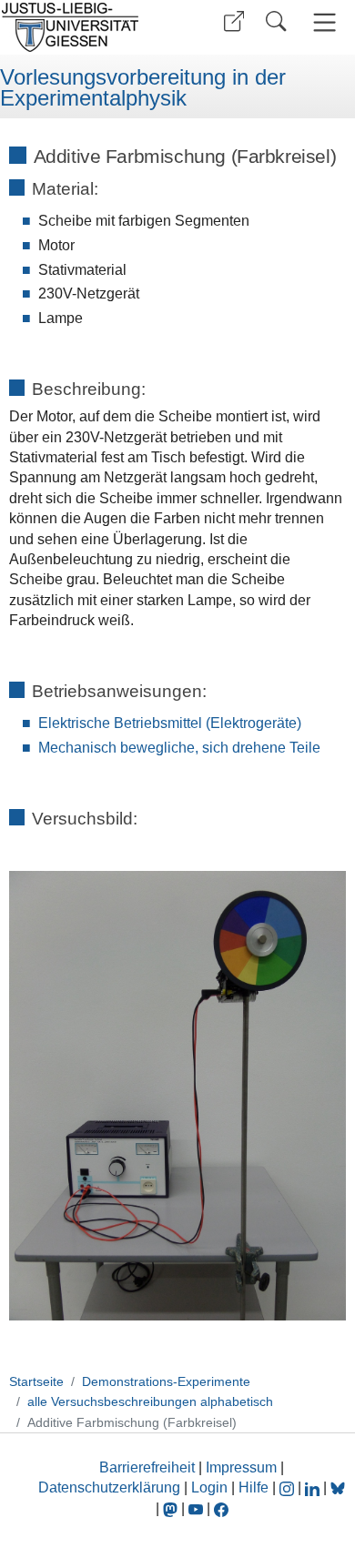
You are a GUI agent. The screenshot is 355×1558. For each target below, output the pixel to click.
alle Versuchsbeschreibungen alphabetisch (150, 1401)
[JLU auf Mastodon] (172, 1508)
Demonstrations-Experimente (166, 1381)
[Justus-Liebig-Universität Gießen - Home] (86, 27)
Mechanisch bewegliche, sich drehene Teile (179, 747)
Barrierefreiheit (147, 1467)
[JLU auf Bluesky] (337, 1487)
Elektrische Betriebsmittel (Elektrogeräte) (169, 723)
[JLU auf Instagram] (288, 1487)
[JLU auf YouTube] (195, 1508)
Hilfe (253, 1487)
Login (211, 1487)
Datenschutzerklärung (109, 1487)
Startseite (36, 1381)
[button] (234, 21)
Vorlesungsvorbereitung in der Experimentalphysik (143, 87)
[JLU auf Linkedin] (314, 1487)
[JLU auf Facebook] (221, 1508)
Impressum (241, 1467)
